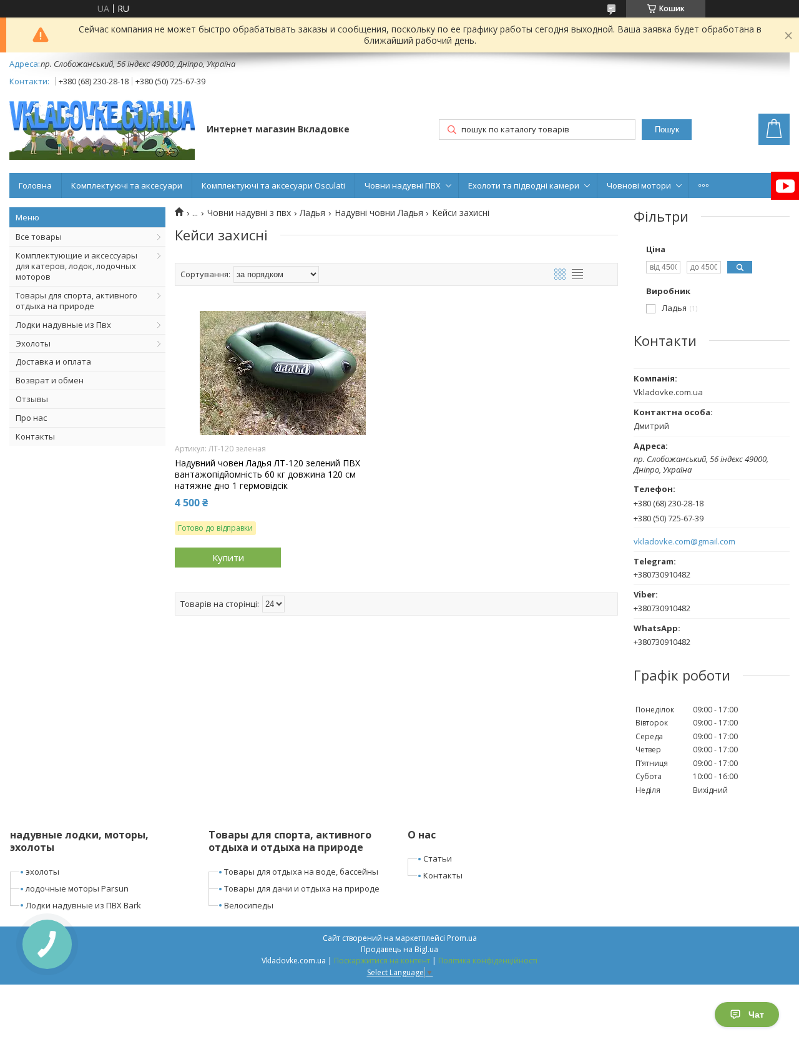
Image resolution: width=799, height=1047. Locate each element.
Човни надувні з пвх (249, 213)
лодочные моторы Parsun (77, 888)
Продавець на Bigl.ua (399, 949)
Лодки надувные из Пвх (63, 324)
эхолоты (42, 871)
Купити (228, 557)
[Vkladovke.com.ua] (102, 130)
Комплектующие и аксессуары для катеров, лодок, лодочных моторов (76, 266)
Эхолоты (33, 343)
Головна (35, 185)
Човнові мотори (639, 185)
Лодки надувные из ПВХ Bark (83, 905)
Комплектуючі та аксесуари (126, 185)
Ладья (312, 213)
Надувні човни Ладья (379, 213)
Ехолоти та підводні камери (523, 185)
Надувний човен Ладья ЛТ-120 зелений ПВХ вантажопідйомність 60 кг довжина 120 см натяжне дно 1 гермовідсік (267, 474)
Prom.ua (462, 938)
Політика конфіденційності (487, 960)
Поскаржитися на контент (382, 960)
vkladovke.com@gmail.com (684, 541)
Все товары (39, 236)
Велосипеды (248, 905)
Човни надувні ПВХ (403, 185)
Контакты (35, 436)
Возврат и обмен (50, 380)
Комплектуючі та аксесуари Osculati (273, 185)
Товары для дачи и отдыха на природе (302, 888)
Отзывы (32, 399)
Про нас (31, 417)
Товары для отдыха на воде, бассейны (301, 871)
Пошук (667, 129)
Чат (756, 1015)
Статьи (437, 858)
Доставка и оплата (53, 361)
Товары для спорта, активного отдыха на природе (76, 301)
